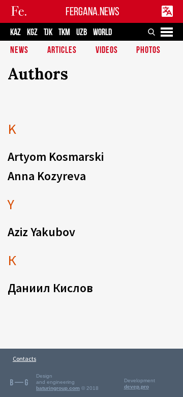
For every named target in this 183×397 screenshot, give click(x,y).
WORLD (102, 32)
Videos (107, 50)
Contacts (24, 358)
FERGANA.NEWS (92, 11)
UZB (81, 32)
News (19, 50)
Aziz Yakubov (41, 232)
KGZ (32, 32)
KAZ (15, 32)
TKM (64, 32)
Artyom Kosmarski (56, 156)
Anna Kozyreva (47, 176)
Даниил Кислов (50, 288)
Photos (148, 50)
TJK (48, 32)
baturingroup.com (58, 388)
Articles (62, 50)
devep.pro (136, 386)
